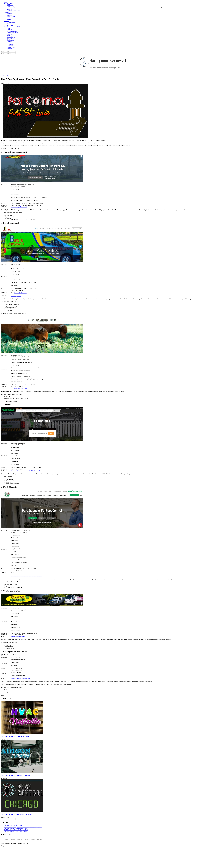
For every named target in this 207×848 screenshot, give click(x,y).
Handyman (10, 34)
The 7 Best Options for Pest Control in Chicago (16, 814)
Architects (9, 13)
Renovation (10, 45)
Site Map (39, 839)
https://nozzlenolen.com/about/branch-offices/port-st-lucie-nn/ (26, 576)
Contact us (12, 839)
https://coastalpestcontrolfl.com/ (19, 636)
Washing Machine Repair (13, 10)
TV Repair (10, 9)
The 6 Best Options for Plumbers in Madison (15, 775)
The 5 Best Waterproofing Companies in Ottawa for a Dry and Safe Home (23, 827)
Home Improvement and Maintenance (13, 26)
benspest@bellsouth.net (20, 293)
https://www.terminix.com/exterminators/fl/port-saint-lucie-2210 (27, 470)
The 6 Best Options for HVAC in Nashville (15, 736)
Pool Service (10, 24)
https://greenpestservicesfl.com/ (19, 388)
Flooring (9, 15)
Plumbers (6, 21)
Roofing (9, 19)
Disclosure (27, 839)
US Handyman (4, 75)
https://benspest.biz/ (16, 296)
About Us (19, 839)
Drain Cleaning (11, 22)
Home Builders (11, 16)
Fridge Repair (10, 6)
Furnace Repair (11, 8)
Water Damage (11, 25)
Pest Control (10, 42)
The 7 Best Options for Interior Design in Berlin (16, 830)
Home (5, 2)
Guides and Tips (8, 48)
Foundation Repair (12, 31)
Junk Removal (10, 38)
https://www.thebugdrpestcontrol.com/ (20, 678)
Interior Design (11, 37)
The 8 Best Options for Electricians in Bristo (15, 831)
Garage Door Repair (12, 32)
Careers (33, 839)
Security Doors (11, 47)
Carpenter (9, 28)
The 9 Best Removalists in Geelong (13, 825)
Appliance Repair (8, 3)
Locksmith (10, 41)
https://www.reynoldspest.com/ (19, 207)
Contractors (7, 12)
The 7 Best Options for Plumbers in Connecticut (16, 828)
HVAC (9, 35)
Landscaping (10, 40)
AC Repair (10, 5)
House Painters (11, 18)
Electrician (10, 29)
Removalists (10, 44)
